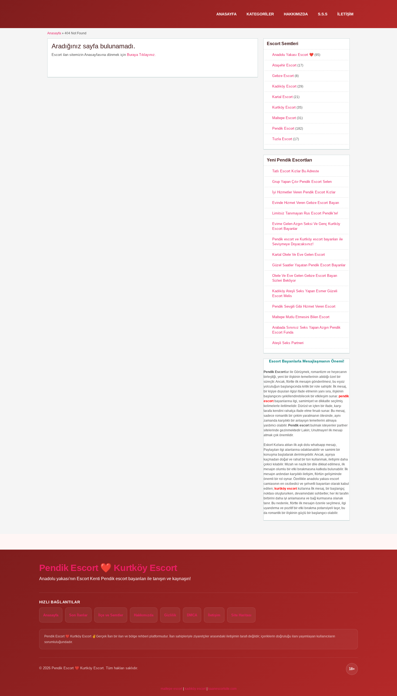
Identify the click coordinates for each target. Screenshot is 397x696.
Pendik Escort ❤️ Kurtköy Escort (108, 568)
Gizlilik (170, 615)
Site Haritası (241, 615)
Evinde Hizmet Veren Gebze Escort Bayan (305, 203)
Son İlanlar (78, 615)
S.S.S (322, 14)
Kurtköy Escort (284, 107)
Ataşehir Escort (284, 65)
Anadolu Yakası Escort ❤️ (293, 55)
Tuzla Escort (282, 139)
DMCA (192, 615)
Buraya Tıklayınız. (141, 55)
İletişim (345, 14)
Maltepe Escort (284, 118)
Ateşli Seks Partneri (288, 343)
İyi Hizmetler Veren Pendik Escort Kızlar (303, 192)
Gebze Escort (283, 76)
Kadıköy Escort (284, 86)
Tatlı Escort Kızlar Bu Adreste (295, 171)
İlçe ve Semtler (110, 615)
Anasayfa (226, 14)
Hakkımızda (296, 14)
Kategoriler (260, 14)
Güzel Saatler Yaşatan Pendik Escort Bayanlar (308, 265)
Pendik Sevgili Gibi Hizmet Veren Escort (303, 306)
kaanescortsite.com (222, 689)
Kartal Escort (282, 97)
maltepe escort (171, 689)
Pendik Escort (283, 128)
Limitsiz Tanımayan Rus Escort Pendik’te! (305, 213)
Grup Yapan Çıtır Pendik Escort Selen (302, 182)
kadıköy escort (195, 689)
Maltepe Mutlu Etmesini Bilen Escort (300, 317)
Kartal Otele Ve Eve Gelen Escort (298, 255)
